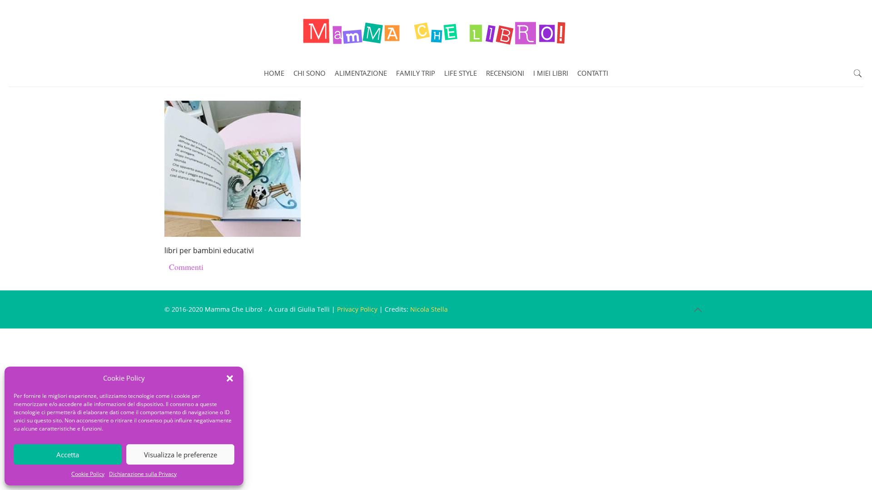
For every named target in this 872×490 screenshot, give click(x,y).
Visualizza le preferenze (180, 454)
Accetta (67, 454)
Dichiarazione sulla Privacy (143, 474)
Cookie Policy (87, 474)
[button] (229, 378)
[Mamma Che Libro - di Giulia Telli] (436, 29)
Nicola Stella (429, 309)
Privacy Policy (357, 309)
